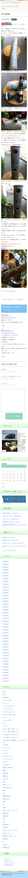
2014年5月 (6, 604)
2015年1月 (6, 584)
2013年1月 (6, 649)
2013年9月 (6, 627)
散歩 (4, 790)
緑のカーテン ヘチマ (9, 543)
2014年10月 (6, 589)
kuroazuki (7, 330)
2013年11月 (6, 621)
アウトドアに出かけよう (11, 2)
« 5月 (3, 486)
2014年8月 (6, 595)
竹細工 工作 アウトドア (10, 810)
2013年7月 (6, 632)
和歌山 (4, 770)
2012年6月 (6, 669)
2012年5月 (6, 672)
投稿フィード (8, 860)
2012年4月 (6, 675)
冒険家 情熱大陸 (8, 767)
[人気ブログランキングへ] (7, 24)
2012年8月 (6, 664)
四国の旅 (5, 773)
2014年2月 (6, 612)
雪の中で (5, 844)
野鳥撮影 (5, 838)
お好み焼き (6, 697)
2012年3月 (6, 678)
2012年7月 (6, 666)
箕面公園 (6, 813)
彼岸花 (4, 537)
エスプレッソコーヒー (9, 711)
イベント (5, 703)
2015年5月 (6, 575)
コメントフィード (10, 862)
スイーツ (5, 726)
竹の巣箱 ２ (21, 299)
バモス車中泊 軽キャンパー (11, 734)
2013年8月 (6, 629)
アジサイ (5, 550)
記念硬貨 (5, 827)
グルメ (4, 717)
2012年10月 (6, 658)
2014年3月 (6, 609)
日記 (4, 793)
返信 (3, 325)
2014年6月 (6, 601)
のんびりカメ (12, 540)
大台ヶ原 (5, 779)
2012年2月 (6, 681)
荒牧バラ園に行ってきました (11, 513)
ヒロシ (10, 537)
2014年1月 (6, 615)
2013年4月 (6, 641)
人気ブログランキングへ (7, 503)
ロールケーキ (6, 764)
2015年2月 (6, 581)
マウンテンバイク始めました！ (11, 519)
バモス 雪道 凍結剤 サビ (11, 731)
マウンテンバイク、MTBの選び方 (12, 516)
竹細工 (14, 19)
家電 (4, 781)
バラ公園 (5, 744)
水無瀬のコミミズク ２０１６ (11, 521)
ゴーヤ (4, 723)
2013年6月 (6, 635)
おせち (4, 694)
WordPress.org (9, 865)
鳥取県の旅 (6, 847)
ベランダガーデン (8, 756)
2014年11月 (6, 587)
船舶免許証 (6, 816)
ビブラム (5, 753)
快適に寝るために (8, 787)
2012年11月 (6, 655)
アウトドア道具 (7, 700)
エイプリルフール (8, 708)
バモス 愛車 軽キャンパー (11, 728)
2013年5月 (6, 638)
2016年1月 (6, 567)
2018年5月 (6, 561)
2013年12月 (6, 618)
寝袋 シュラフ (7, 784)
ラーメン (5, 761)
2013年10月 (6, 624)
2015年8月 (6, 570)
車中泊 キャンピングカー (10, 830)
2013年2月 (6, 647)
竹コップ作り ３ (8, 299)
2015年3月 (6, 578)
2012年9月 (6, 661)
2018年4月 (6, 564)
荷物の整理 (6, 824)
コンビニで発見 (7, 720)
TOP (10, 6)
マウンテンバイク (8, 759)
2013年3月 (6, 644)
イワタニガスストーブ (9, 706)
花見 (4, 821)
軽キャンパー (6, 833)
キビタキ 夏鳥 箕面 (9, 714)
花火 (4, 818)
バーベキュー (6, 747)
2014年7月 (6, 598)
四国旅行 (5, 776)
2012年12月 (6, 652)
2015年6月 (6, 572)
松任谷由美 (6, 799)
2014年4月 (6, 607)
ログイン (7, 858)
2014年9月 (6, 592)
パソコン (5, 750)
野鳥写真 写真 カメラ (10, 836)
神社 (4, 801)
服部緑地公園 (6, 796)
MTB (4, 692)
